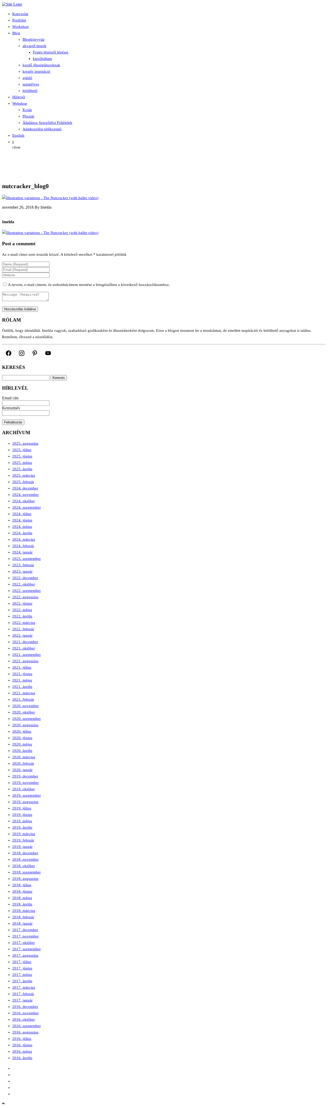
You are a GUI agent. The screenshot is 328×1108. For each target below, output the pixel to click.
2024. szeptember (26, 507)
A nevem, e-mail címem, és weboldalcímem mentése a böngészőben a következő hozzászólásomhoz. (89, 285)
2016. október (23, 1019)
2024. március (23, 539)
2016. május (22, 1051)
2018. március (23, 911)
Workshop (20, 27)
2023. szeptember (26, 559)
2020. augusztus (25, 725)
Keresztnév (11, 408)
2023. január (22, 571)
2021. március (23, 693)
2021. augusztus (25, 661)
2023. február (23, 565)
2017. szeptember (26, 949)
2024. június (22, 520)
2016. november (25, 1013)
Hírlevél (18, 97)
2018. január (22, 923)
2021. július (21, 667)
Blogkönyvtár (34, 39)
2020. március (23, 757)
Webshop (19, 103)
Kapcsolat (20, 14)
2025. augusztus (25, 443)
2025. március (23, 475)
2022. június (22, 603)
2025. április (22, 469)
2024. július (21, 514)
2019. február (23, 840)
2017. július (21, 962)
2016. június (22, 1045)
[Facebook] (8, 353)
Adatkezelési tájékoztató (42, 129)
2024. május (22, 527)
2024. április (22, 533)
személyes (31, 84)
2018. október (23, 866)
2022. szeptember (26, 591)
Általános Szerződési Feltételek (47, 123)
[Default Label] (34, 353)
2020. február (23, 763)
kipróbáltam (42, 59)
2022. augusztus (25, 597)
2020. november (25, 706)
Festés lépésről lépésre (50, 52)
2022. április (22, 616)
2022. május (22, 610)
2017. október (23, 943)
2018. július (21, 885)
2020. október (23, 712)
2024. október (23, 501)
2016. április (22, 1058)
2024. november (25, 495)
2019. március (23, 834)
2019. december (25, 776)
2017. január (22, 1000)
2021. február (23, 699)
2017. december (25, 930)
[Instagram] (21, 353)
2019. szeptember (26, 795)
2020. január (22, 770)
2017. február (23, 994)
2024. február (23, 546)
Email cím (10, 398)
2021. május (22, 680)
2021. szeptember (26, 655)
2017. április (22, 981)
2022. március (23, 623)
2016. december (25, 1007)
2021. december (25, 642)
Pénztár (28, 116)
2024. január (22, 552)
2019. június (22, 815)
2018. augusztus (25, 879)
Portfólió (19, 20)
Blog (16, 33)
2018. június (22, 891)
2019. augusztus (25, 802)
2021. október (23, 648)
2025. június (22, 456)
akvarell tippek (34, 46)
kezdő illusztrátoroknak (41, 65)
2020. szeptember (26, 719)
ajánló (27, 78)
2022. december (25, 578)
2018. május (22, 898)
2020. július (21, 731)
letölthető (30, 91)
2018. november (25, 859)
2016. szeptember (26, 1026)
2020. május (22, 744)
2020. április (22, 751)
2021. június (22, 674)
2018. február (23, 917)
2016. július (21, 1039)
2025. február (23, 482)
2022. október (23, 584)
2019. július (21, 808)
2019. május (22, 821)
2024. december (25, 488)
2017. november (25, 936)
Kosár (27, 110)
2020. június (22, 738)
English (18, 135)
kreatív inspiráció (36, 71)
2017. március (23, 987)
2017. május (22, 975)
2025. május (22, 463)
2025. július (21, 450)
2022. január (22, 635)
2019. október (23, 789)
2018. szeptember (26, 872)
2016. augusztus (25, 1032)
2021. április (22, 687)
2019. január (22, 847)
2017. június (22, 968)
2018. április (22, 904)
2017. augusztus (25, 955)
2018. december (25, 853)
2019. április (22, 827)
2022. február (23, 629)
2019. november (25, 783)
